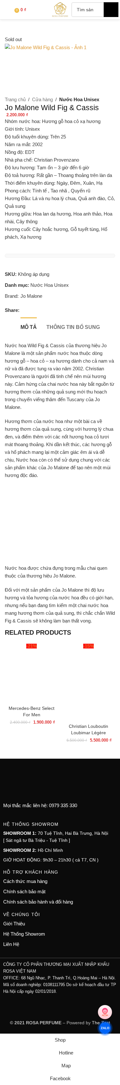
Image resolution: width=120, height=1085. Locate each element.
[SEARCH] (111, 9)
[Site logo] (60, 9)
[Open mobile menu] (7, 9)
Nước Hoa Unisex (79, 99)
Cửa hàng (42, 99)
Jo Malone (31, 296)
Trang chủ (15, 99)
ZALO (105, 1028)
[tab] (28, 326)
